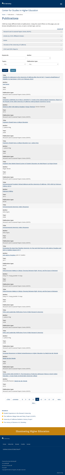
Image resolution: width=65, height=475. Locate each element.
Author (29, 55)
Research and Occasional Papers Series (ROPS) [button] (17, 31)
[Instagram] (13, 441)
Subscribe (10, 444)
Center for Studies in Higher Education (20, 10)
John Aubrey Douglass (18, 106)
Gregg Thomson (30, 106)
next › (60, 399)
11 (33, 399)
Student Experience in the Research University (17, 413)
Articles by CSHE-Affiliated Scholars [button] (13, 36)
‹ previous (16, 399)
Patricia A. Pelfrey (8, 191)
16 (53, 399)
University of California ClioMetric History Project (18, 419)
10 (30, 399)
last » (34, 403)
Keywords (5, 55)
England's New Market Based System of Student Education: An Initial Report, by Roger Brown (30, 163)
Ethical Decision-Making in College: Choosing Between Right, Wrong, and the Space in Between (30, 270)
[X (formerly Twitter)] (3, 441)
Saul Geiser (6, 84)
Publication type (32, 61)
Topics (4, 61)
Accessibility (5, 463)
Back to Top (60, 472)
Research (5, 410)
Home (3, 14)
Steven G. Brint (7, 106)
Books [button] (5, 40)
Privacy (4, 467)
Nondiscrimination (7, 465)
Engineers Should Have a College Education (15, 122)
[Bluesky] (16, 441)
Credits (23, 444)
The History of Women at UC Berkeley (15, 422)
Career (28, 444)
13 (41, 399)
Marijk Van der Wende (9, 358)
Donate (17, 444)
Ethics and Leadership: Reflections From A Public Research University (23, 312)
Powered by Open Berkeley (9, 461)
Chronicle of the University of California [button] (14, 45)
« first (9, 399)
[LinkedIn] (7, 441)
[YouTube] (10, 441)
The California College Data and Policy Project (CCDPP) (20, 416)
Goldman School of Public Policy (11, 449)
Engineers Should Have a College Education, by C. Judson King (21, 143)
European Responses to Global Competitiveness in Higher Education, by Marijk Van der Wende (30, 353)
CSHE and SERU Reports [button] (10, 49)
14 (45, 399)
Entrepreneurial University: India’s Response (16, 207)
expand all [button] (60, 29)
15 (49, 399)
